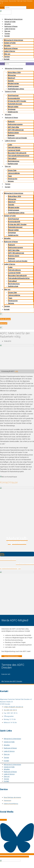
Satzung (11, 181)
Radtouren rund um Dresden (17, 138)
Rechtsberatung (13, 161)
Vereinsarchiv (12, 179)
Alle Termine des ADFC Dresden (11, 681)
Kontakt (7, 36)
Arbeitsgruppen (13, 86)
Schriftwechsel (13, 95)
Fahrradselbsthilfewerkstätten (18, 156)
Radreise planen (13, 133)
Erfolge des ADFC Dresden (17, 101)
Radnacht (11, 121)
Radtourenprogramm (15, 124)
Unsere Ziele (12, 170)
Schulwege (11, 109)
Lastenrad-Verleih (14, 150)
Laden (10, 145)
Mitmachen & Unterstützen (13, 19)
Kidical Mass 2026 (14, 72)
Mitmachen (12, 75)
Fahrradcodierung (14, 147)
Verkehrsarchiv (13, 112)
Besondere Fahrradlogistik (17, 153)
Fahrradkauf (12, 158)
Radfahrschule (13, 164)
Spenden (11, 81)
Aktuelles (7, 24)
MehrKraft (11, 78)
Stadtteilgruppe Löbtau (16, 89)
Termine (7, 34)
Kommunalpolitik (14, 98)
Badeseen (11, 135)
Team (10, 176)
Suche (2, 7)
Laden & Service (9, 29)
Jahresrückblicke (14, 173)
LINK (16, 371)
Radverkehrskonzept (15, 104)
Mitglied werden (13, 83)
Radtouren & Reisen (10, 26)
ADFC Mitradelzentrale (16, 130)
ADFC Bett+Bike (13, 127)
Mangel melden (13, 107)
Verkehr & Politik (9, 22)
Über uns (7, 31)
